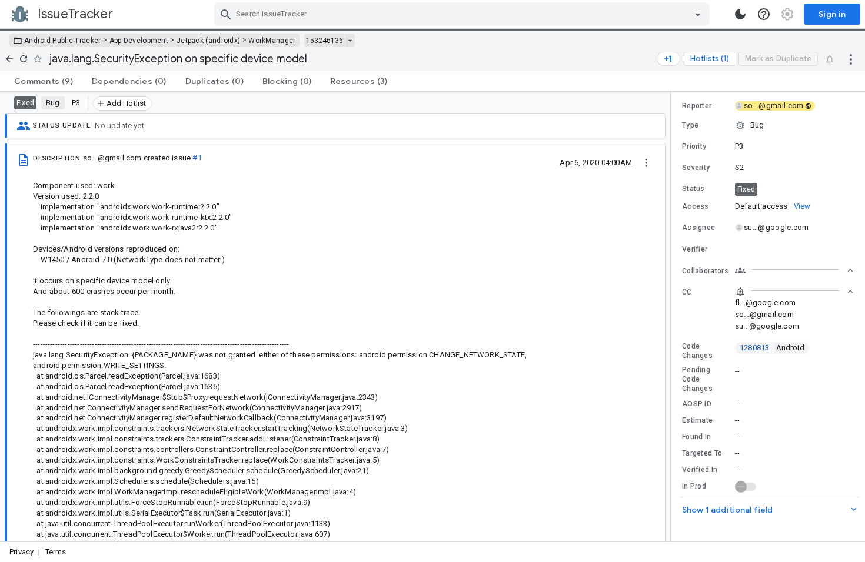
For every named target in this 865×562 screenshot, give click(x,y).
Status (693, 189)
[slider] (672, 316)
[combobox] (463, 14)
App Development (139, 40)
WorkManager (271, 40)
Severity (696, 167)
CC (687, 292)
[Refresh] (23, 59)
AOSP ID (696, 404)
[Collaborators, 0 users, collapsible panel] (794, 270)
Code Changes (697, 351)
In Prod (694, 486)
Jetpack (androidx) (208, 40)
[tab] (43, 81)
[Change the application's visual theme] (740, 14)
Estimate (697, 420)
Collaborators (705, 271)
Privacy (21, 551)
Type (690, 125)
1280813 (772, 347)
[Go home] (9, 59)
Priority (694, 146)
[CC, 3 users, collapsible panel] (794, 291)
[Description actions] (646, 162)
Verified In (699, 470)
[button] (768, 125)
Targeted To (702, 453)
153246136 (324, 40)
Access (695, 206)
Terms (55, 551)
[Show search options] (698, 14)
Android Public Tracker (62, 40)
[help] (764, 14)
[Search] (226, 14)
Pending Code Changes (697, 379)
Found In (696, 437)
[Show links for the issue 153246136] (350, 40)
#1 (196, 157)
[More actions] (850, 58)
